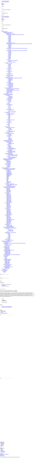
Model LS (10, 144)
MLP (7, 179)
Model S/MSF (9, 190)
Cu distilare (8, 233)
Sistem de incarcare (9, 109)
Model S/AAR (9, 193)
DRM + (10, 117)
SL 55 (9, 136)
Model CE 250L (7, 260)
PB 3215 (10, 81)
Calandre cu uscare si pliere (9, 77)
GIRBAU (2, 443)
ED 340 (10, 67)
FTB (9, 130)
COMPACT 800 (11, 83)
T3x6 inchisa (8, 162)
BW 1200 (10, 54)
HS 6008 (10, 42)
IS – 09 (9, 107)
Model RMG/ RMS (11, 143)
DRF (9, 115)
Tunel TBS (8, 95)
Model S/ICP (8, 210)
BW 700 (10, 55)
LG (1, 446)
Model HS (10, 142)
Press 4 (6, 257)
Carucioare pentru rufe (8, 87)
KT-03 (9, 235)
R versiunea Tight (11, 230)
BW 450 (10, 56)
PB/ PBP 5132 (10, 78)
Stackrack (10, 61)
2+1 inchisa (8, 165)
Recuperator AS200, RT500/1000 (13, 60)
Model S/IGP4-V (9, 212)
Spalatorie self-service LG (8, 153)
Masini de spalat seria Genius (11, 33)
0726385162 (7, 16)
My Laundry (10, 150)
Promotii (4, 271)
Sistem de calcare (7, 112)
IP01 (7, 180)
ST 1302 (10, 101)
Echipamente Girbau (4, 31)
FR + (9, 123)
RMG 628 (10, 44)
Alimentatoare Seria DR (10, 114)
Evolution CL (9, 170)
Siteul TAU (7, 454)
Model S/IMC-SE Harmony (10, 219)
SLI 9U (10, 70)
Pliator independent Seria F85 (11, 131)
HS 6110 (10, 35)
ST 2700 (10, 100)
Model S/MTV (9, 222)
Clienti (3, 4)
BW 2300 (10, 51)
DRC (9, 118)
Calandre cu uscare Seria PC (11, 119)
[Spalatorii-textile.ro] (3, 6)
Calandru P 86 (10, 85)
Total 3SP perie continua (8, 244)
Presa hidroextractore (10, 98)
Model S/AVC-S (9, 198)
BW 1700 (10, 52)
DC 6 (9, 76)
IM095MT (8, 176)
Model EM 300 (7, 267)
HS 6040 (10, 37)
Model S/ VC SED (9, 225)
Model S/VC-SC (9, 218)
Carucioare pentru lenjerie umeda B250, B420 (13, 88)
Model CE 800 (7, 263)
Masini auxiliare (7, 132)
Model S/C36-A (9, 205)
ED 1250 (10, 64)
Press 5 (6, 258)
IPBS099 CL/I (9, 175)
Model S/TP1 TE (9, 223)
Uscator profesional (7, 265)
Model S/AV (8, 215)
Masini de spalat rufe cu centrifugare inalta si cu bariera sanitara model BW (17, 50)
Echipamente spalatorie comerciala (8, 32)
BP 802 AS (10, 138)
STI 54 (9, 72)
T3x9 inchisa (8, 163)
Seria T (8, 231)
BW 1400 (10, 53)
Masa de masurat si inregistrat (7, 241)
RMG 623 (10, 45)
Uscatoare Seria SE (9, 73)
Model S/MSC (9, 191)
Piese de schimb (5, 269)
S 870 (9, 137)
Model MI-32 (7, 242)
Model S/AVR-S (9, 197)
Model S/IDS (8, 211)
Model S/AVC (9, 195)
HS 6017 (10, 40)
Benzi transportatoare (10, 104)
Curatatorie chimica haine (5, 167)
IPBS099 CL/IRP (9, 174)
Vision (9, 238)
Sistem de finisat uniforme (10, 133)
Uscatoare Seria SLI (9, 68)
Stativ (7, 93)
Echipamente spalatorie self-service (8, 140)
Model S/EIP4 (9, 209)
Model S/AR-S (9, 196)
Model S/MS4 (9, 207)
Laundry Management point (12, 148)
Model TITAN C (11, 152)
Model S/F (8, 188)
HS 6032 (10, 38)
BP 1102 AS (10, 139)
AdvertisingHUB (2, 454)
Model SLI (10, 146)
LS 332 (10, 49)
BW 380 (10, 57)
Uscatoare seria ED (9, 63)
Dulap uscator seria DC (10, 75)
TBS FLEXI (10, 97)
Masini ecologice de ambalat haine (9, 169)
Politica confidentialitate (4, 313)
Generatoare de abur (8, 202)
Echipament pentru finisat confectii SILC (8, 186)
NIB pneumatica (9, 182)
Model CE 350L (7, 261)
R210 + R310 (10, 229)
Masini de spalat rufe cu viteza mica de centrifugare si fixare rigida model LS (17, 48)
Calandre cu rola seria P (10, 84)
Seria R (8, 228)
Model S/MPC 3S (9, 220)
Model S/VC (8, 216)
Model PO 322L (7, 247)
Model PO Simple (7, 249)
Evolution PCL (9, 172)
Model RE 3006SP (7, 250)
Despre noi (3, 19)
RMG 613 (10, 46)
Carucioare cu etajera (10, 92)
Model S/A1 (8, 203)
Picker (9, 113)
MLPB (8, 178)
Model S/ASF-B (9, 201)
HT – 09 (10, 108)
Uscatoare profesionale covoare (7, 264)
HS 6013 (10, 41)
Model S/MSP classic (10, 214)
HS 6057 (10, 36)
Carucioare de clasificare (10, 89)
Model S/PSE (8, 192)
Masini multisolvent (7, 239)
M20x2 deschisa (9, 161)
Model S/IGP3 (9, 213)
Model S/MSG (9, 217)
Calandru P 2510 (11, 86)
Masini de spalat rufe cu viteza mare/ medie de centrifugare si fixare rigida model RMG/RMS (19, 43)
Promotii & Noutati (4, 270)
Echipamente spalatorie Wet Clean (8, 158)
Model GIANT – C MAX (12, 151)
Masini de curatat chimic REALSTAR (8, 227)
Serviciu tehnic (3, 451)
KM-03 (10, 236)
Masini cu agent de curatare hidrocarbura (10, 232)
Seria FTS (10, 134)
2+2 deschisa (8, 166)
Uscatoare (6, 62)
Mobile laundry (7, 160)
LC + (9, 110)
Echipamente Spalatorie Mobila (7, 159)
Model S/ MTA (9, 221)
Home (2, 3)
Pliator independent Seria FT (11, 127)
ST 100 (10, 102)
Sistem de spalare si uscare (8, 94)
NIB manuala (8, 181)
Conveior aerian (9, 185)
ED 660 (10, 65)
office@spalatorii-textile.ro (5, 1)
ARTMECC (2, 445)
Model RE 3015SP (7, 251)
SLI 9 (9, 69)
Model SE (10, 147)
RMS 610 (10, 47)
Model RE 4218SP (7, 253)
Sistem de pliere (7, 126)
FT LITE (10, 128)
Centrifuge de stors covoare (7, 259)
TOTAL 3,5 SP (7, 245)
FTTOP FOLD (11, 129)
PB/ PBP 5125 (10, 79)
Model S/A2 (8, 204)
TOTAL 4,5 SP (7, 246)
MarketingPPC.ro (2, 455)
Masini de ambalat (9, 135)
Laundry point (10, 149)
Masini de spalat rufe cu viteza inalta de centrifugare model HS (15, 34)
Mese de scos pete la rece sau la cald (10, 187)
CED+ (9, 103)
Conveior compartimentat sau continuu (12, 184)
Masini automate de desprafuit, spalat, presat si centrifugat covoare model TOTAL (14, 243)
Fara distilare (8, 237)
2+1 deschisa (8, 164)
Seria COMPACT (9, 82)
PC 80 (9, 120)
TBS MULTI (10, 96)
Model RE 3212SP (7, 252)
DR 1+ (9, 116)
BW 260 (10, 58)
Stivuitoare (8, 124)
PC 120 (10, 121)
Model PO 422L (7, 248)
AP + (9, 125)
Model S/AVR (9, 194)
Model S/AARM (9, 199)
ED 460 (10, 66)
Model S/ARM (9, 200)
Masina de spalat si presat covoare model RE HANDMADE (11, 254)
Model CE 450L (7, 262)
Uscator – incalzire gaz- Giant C (13, 155)
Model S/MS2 (9, 206)
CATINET (2, 444)
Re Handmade (7, 255)
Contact (3, 14)
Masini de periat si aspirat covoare (8, 266)
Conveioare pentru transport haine (9, 183)
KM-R (9, 234)
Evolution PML (9, 171)
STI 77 (9, 71)
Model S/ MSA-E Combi (10, 226)
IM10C (8, 177)
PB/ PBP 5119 (10, 80)
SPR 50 (10, 99)
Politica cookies (3, 311)
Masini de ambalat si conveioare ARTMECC (9, 168)
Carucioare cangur (9, 91)
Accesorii (8, 59)
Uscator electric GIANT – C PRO (13, 154)
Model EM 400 (7, 268)
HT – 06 (10, 105)
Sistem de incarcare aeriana (12, 111)
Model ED (10, 145)
